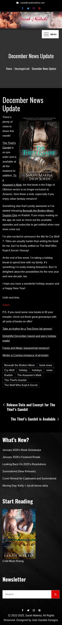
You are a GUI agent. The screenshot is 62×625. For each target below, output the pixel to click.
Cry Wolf (9, 370)
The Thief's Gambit (15, 380)
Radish (8, 375)
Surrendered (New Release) (19, 471)
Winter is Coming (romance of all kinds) (25, 355)
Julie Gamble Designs (45, 620)
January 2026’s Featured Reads (21, 457)
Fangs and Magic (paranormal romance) (25, 348)
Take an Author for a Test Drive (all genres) (27, 328)
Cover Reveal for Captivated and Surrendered (29, 478)
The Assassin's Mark (29, 375)
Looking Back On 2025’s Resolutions (24, 464)
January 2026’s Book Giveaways (21, 450)
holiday (23, 370)
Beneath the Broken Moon (19, 365)
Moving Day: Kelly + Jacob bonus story (25, 485)
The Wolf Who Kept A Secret (21, 385)
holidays (37, 370)
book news (45, 365)
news (49, 370)
